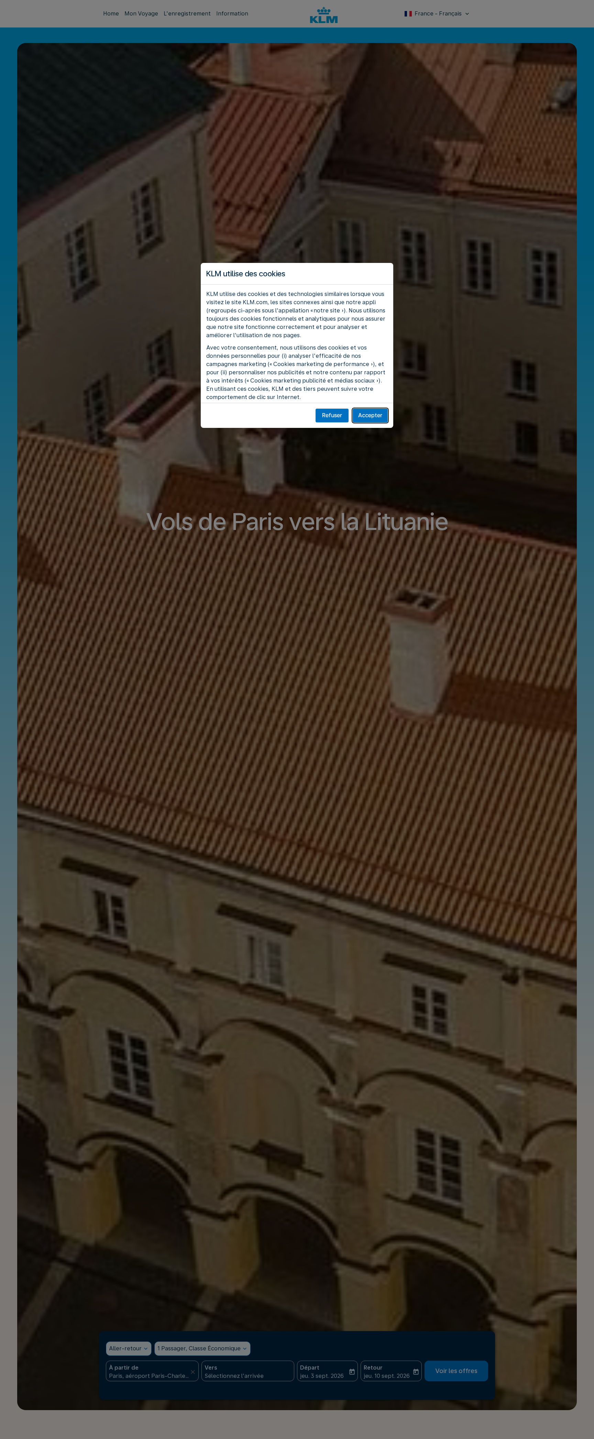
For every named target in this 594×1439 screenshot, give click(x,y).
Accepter (370, 415)
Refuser (332, 415)
